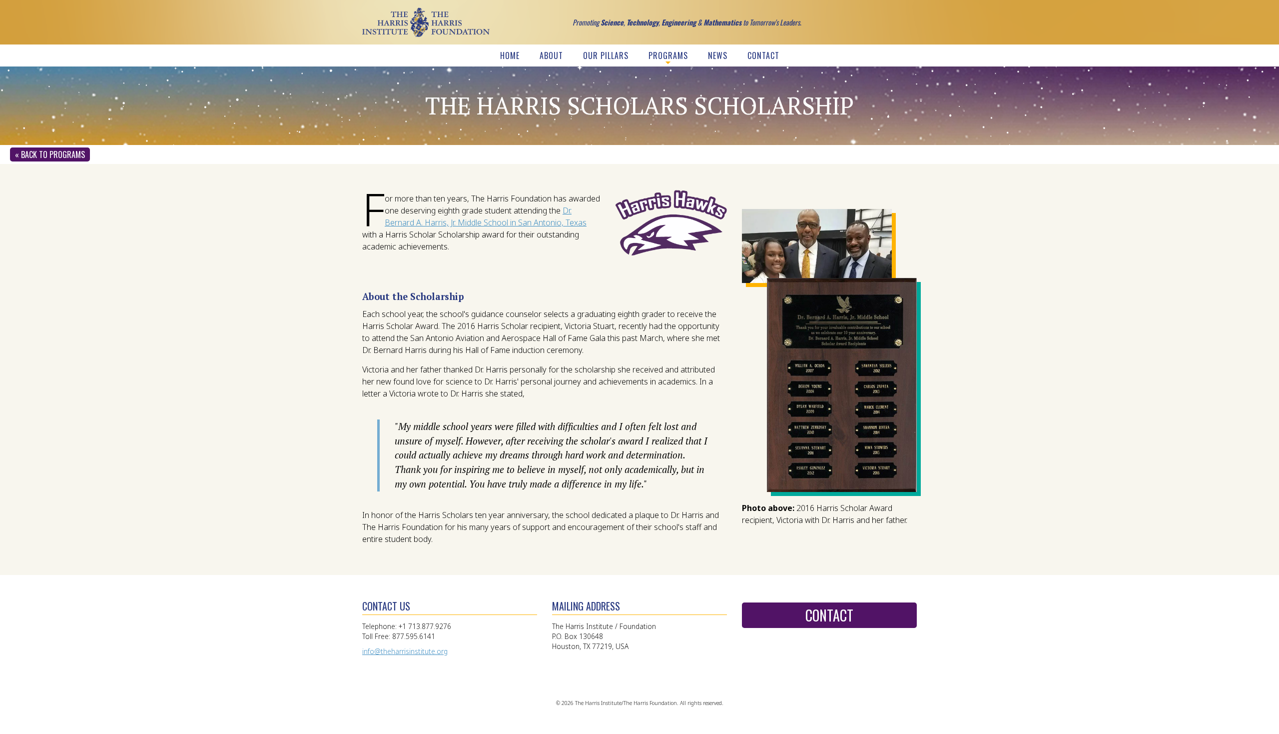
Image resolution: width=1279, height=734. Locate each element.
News (717, 56)
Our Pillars (606, 56)
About (551, 56)
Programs (668, 56)
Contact (763, 56)
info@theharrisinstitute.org (405, 651)
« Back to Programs (50, 154)
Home (510, 56)
